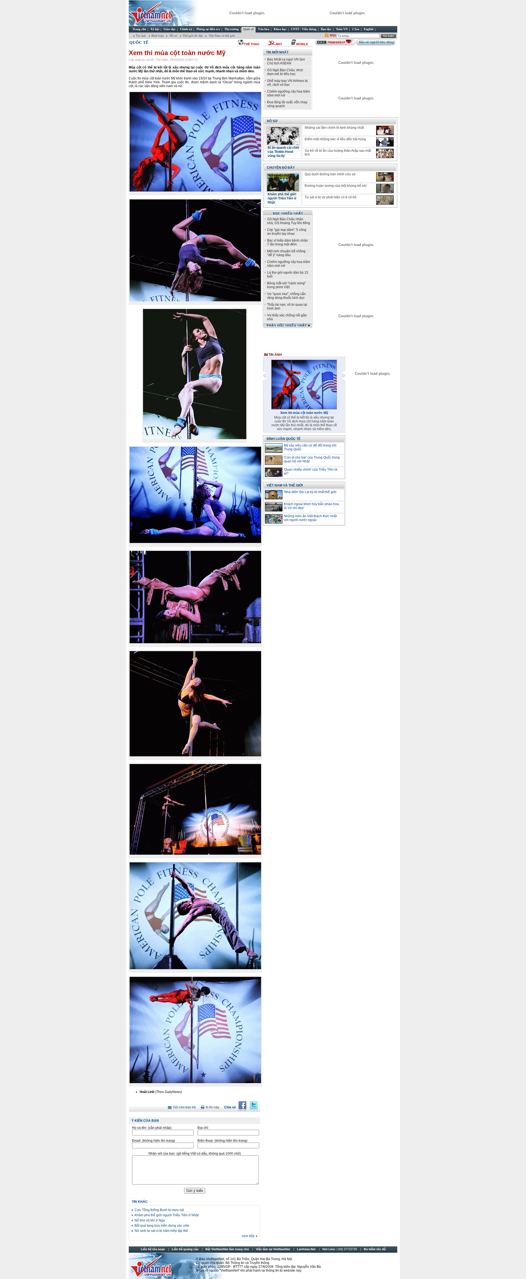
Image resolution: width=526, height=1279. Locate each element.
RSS (333, 35)
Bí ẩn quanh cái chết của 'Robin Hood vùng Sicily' (283, 152)
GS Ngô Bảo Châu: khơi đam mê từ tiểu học (285, 72)
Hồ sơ (173, 35)
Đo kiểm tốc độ (375, 1249)
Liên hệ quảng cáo (185, 1249)
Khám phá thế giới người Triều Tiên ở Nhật (167, 1215)
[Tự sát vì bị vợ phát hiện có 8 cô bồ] (385, 200)
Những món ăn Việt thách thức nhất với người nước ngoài (310, 518)
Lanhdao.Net (306, 1249)
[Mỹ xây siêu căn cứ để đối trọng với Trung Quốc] (273, 448)
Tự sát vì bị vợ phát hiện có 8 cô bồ (330, 197)
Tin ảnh (141, 35)
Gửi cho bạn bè (184, 1107)
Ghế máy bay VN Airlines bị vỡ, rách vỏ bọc (287, 83)
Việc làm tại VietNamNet (273, 1249)
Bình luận (157, 35)
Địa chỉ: (203, 1128)
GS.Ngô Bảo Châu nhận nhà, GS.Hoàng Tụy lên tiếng (288, 221)
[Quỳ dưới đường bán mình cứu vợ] (385, 177)
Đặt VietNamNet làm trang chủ (227, 1249)
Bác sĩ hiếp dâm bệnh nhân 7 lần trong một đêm (287, 242)
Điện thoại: (222, 1141)
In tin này (212, 1107)
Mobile (302, 44)
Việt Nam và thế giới (285, 485)
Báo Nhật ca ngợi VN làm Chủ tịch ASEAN (286, 61)
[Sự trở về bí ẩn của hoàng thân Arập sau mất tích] (385, 153)
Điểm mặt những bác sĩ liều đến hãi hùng (335, 139)
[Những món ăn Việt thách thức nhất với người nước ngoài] (273, 518)
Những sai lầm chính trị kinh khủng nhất (334, 128)
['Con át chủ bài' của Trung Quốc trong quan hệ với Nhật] (273, 460)
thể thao (251, 44)
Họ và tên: (151, 1128)
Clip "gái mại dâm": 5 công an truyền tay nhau (286, 232)
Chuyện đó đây (281, 168)
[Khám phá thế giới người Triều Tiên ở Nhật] (283, 190)
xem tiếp (248, 1236)
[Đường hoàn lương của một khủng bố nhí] (385, 188)
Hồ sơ (272, 121)
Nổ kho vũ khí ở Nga (150, 1220)
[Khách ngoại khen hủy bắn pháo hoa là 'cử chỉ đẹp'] (273, 506)
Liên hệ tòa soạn (153, 1249)
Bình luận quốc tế (284, 439)
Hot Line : (340, 1249)
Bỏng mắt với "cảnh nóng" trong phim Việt (286, 285)
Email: (153, 1141)
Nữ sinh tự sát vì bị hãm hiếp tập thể (161, 1231)
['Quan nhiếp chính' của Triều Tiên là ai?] (273, 472)
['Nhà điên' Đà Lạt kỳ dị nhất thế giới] (273, 494)
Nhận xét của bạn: (194, 1153)
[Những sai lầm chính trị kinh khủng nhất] (385, 130)
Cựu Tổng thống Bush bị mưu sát (159, 1210)
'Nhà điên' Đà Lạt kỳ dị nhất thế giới (310, 492)
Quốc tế (138, 42)
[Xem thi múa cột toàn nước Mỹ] (304, 408)
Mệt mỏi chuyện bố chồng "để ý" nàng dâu (286, 253)
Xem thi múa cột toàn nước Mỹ (304, 413)
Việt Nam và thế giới (221, 35)
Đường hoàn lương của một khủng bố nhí (336, 186)
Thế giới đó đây (193, 35)
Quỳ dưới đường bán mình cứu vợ (330, 174)
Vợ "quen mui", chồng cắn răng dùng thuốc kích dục (286, 296)
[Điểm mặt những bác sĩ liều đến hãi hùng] (385, 142)
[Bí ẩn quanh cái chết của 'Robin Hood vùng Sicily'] (283, 143)
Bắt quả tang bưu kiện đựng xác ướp (162, 1226)
